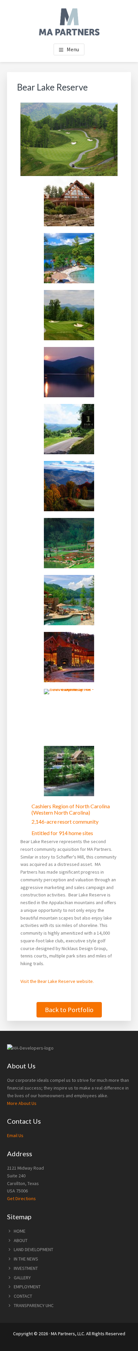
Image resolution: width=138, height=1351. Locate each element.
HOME (19, 1231)
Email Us (15, 1135)
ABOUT (20, 1240)
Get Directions (21, 1198)
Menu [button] (73, 49)
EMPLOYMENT (27, 1287)
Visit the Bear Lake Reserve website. (57, 981)
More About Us (22, 1103)
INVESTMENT (26, 1268)
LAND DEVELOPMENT (33, 1249)
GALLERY (22, 1278)
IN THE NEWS (26, 1259)
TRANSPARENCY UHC (34, 1305)
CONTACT (23, 1296)
